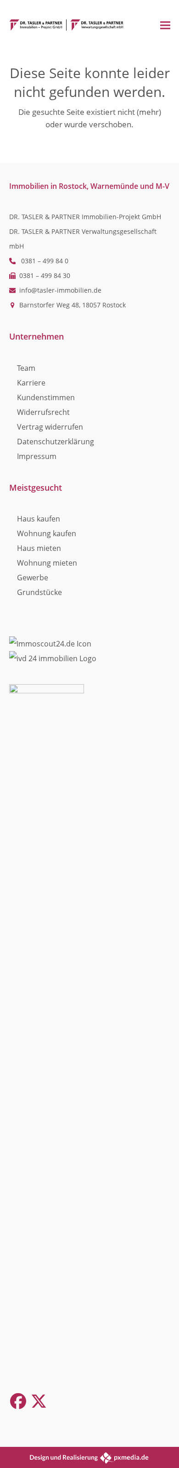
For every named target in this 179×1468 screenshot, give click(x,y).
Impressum (36, 456)
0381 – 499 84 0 (44, 260)
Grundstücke (39, 592)
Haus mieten (39, 548)
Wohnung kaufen (46, 533)
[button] (165, 25)
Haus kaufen (38, 519)
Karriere (31, 383)
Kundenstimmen (46, 397)
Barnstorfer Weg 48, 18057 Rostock (72, 304)
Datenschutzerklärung (55, 441)
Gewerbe (32, 577)
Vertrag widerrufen (50, 427)
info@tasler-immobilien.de (60, 290)
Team (26, 368)
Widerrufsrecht (43, 412)
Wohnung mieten (47, 563)
